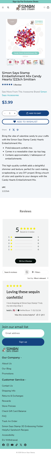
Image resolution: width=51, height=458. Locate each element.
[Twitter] (20, 444)
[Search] (8, 7)
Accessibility (8, 435)
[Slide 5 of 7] (36, 62)
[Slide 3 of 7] (23, 62)
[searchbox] (14, 272)
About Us (7, 363)
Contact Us (7, 385)
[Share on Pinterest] (17, 129)
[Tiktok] (16, 444)
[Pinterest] (25, 444)
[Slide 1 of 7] (10, 62)
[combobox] (37, 278)
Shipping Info (8, 390)
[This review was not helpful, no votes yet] (42, 315)
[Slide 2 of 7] (16, 62)
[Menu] (3, 7)
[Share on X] (13, 129)
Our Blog (6, 368)
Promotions (7, 373)
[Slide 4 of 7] (29, 62)
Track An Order (9, 421)
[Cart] (48, 7)
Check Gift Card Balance (14, 411)
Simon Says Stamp (28, 453)
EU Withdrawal (10, 439)
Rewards (6, 400)
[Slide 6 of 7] (42, 62)
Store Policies (9, 406)
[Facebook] (3, 444)
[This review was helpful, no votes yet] (37, 315)
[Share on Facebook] (9, 129)
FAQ (4, 416)
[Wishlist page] (44, 7)
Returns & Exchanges (12, 395)
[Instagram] (7, 444)
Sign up (23, 341)
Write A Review (25, 261)
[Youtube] (12, 444)
